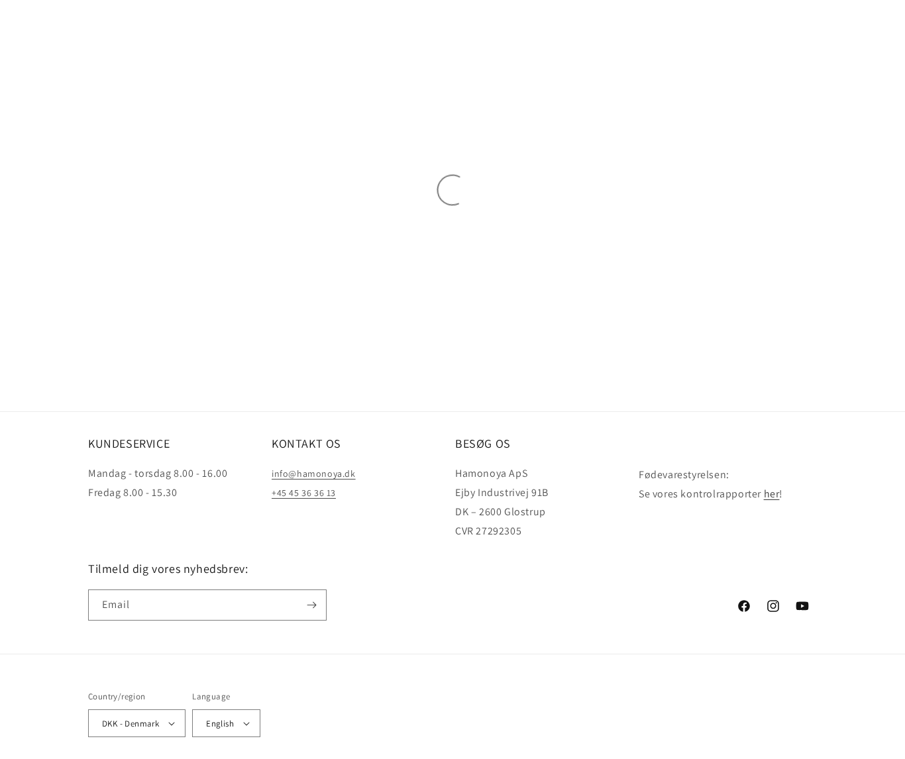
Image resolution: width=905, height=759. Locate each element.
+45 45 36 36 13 (304, 493)
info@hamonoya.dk (314, 474)
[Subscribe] (311, 605)
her (772, 494)
